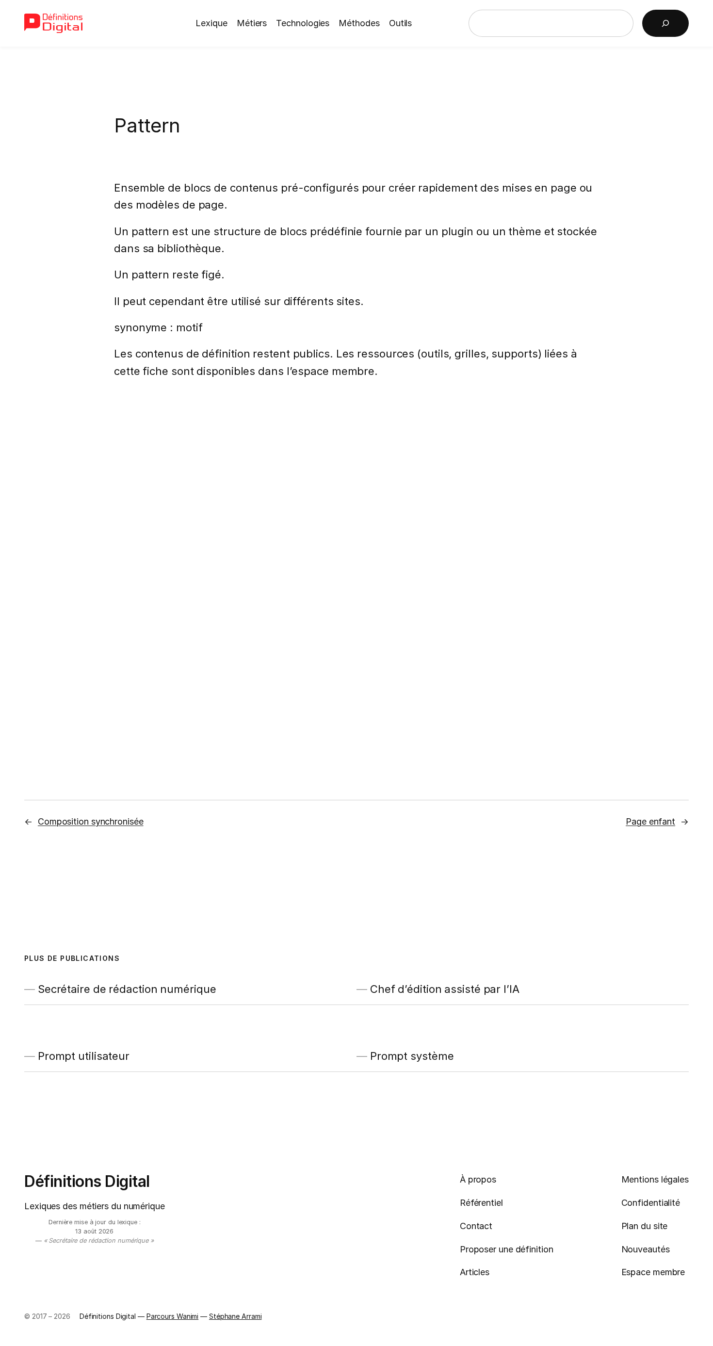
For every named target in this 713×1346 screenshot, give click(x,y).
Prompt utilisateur (84, 1056)
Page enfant (650, 821)
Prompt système (412, 1056)
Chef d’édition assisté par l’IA (444, 989)
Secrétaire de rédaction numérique (127, 989)
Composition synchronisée (91, 821)
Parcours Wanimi (172, 1316)
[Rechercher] (665, 23)
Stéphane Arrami (235, 1316)
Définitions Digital (87, 1181)
